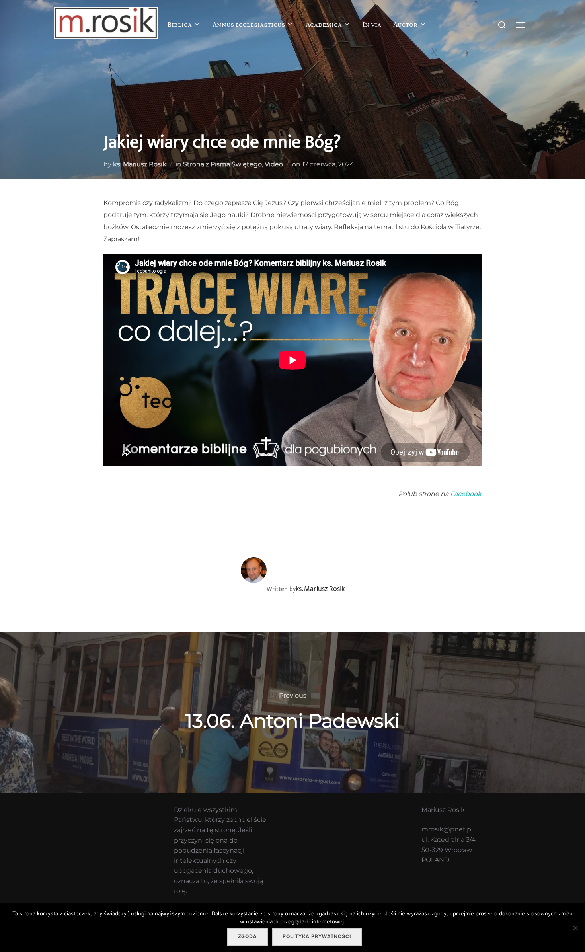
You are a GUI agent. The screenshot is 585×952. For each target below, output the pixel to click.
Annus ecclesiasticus (249, 25)
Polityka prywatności (317, 936)
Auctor (405, 25)
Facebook (466, 493)
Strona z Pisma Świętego (222, 164)
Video (274, 164)
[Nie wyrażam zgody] (575, 928)
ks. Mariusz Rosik (139, 164)
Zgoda (247, 936)
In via (372, 25)
